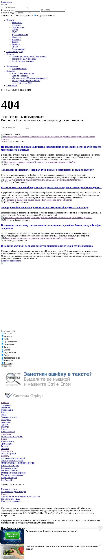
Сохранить (6, 366)
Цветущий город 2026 (22, 83)
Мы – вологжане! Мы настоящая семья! (30, 78)
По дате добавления (45, 15)
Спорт (15, 47)
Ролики (4, 446)
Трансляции (11, 85)
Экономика (17, 22)
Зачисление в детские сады (24, 59)
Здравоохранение (20, 34)
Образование (18, 27)
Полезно (10, 54)
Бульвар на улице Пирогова (13, 473)
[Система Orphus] (51, 400)
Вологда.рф (6, 2)
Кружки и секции (9, 489)
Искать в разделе (8, 13)
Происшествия (18, 49)
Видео (4, 439)
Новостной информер (11, 501)
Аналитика (6, 434)
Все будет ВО (7, 480)
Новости (10, 20)
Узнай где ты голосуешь (23, 61)
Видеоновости (7, 441)
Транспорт (16, 39)
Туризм (15, 42)
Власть (15, 30)
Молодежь (16, 37)
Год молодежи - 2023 (10, 499)
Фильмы (5, 448)
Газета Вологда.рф (14, 51)
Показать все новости (11, 261)
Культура (16, 44)
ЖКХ (14, 32)
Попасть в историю (10, 465)
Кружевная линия (9, 468)
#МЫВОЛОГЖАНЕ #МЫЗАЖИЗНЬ (18, 463)
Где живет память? (9, 470)
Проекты (10, 71)
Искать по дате (8, 10)
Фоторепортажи (19, 68)
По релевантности (25, 15)
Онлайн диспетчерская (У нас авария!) (29, 56)
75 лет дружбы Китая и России (26, 80)
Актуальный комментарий (13, 458)
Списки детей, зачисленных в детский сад (20, 496)
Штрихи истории (20, 76)
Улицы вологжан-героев (23, 73)
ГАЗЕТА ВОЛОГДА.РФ (12, 436)
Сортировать (7, 15)
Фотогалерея (12, 66)
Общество (16, 25)
